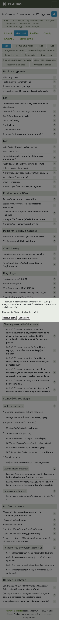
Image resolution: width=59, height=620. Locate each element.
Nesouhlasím (9, 317)
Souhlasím (24, 317)
